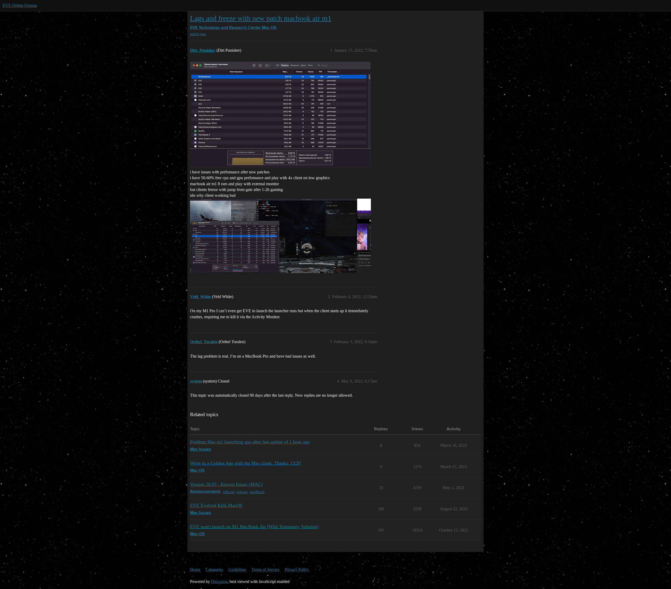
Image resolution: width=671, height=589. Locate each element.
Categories (214, 569)
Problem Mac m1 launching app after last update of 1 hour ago (250, 441)
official (228, 492)
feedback (257, 492)
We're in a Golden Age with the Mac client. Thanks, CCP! (245, 463)
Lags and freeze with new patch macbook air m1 (260, 18)
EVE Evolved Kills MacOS (216, 505)
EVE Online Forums (20, 5)
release (242, 492)
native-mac (198, 34)
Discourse (219, 581)
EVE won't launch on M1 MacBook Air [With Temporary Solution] (254, 526)
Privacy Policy (297, 569)
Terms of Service (265, 569)
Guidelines (237, 569)
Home (195, 569)
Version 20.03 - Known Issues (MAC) (226, 484)
